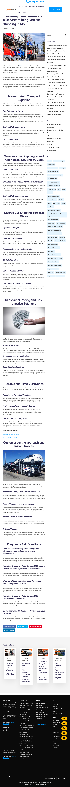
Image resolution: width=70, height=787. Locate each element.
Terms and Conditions (56, 721)
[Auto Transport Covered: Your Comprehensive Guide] (59, 652)
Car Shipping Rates (52, 178)
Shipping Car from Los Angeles (55, 258)
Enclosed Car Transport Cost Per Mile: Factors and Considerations (56, 68)
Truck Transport (61, 276)
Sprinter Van (50, 272)
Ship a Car (50, 240)
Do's (59, 189)
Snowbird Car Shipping (40, 717)
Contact (23, 12)
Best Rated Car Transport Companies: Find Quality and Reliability (56, 97)
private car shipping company (55, 233)
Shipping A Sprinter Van (53, 247)
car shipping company (53, 171)
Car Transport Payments (53, 182)
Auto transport (51, 164)
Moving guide (51, 223)
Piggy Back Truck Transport (54, 230)
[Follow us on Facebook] (64, 733)
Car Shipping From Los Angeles (55, 175)
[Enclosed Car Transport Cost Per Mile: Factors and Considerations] (43, 652)
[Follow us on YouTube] (64, 723)
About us (55, 704)
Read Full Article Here (10, 673)
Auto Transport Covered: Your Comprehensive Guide (26, 734)
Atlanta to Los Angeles (59, 161)
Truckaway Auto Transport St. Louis (11, 437)
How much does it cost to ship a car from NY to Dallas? (26, 705)
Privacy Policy (55, 726)
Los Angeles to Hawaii (53, 219)
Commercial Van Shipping (54, 185)
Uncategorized (51, 150)
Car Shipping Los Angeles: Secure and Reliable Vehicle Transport (56, 105)
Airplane (50, 161)
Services (25, 7)
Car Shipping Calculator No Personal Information (26, 712)
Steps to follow (51, 276)
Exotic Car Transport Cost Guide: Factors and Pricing (25, 741)
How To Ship (51, 206)
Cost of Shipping (52, 189)
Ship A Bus (62, 237)
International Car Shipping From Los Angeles (56, 215)
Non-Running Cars (61, 223)
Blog (19, 12)
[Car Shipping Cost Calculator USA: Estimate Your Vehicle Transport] (26, 652)
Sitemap (55, 748)
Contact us (56, 707)
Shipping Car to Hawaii (53, 262)
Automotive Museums (54, 124)
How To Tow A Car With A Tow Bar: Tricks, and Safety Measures (57, 88)
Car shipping (63, 168)
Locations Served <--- (42, 724)
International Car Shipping (54, 210)
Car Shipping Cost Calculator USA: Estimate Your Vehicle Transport (56, 59)
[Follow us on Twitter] (64, 718)
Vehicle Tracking (57, 713)
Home (19, 7)
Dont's (63, 189)
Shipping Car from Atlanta (54, 254)
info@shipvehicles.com (50, 778)
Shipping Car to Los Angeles (54, 265)
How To (63, 203)
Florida (49, 203)
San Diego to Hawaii (52, 237)
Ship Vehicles (22, 65)
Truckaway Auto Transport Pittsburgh (11, 434)
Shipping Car (51, 251)
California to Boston (52, 168)
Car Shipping (40, 712)
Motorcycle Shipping (54, 139)
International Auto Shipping (42, 708)
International (51, 136)
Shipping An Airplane (53, 244)
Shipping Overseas (53, 147)
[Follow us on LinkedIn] (64, 738)
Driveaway (50, 192)
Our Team (56, 745)
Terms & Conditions (45, 782)
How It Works (40, 7)
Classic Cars (51, 127)
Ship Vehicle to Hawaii (53, 269)
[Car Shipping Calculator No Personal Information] (10, 652)
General (6, 28)
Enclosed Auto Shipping (53, 196)
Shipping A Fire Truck (60, 240)
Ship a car (50, 141)
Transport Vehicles (42, 714)
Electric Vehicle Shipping (55, 130)
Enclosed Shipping (52, 199)
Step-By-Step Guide (60, 272)
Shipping (11, 28)
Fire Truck (61, 199)
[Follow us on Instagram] (64, 728)
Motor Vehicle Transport (40, 704)
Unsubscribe (23, 782)
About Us (32, 7)
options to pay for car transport (55, 226)
